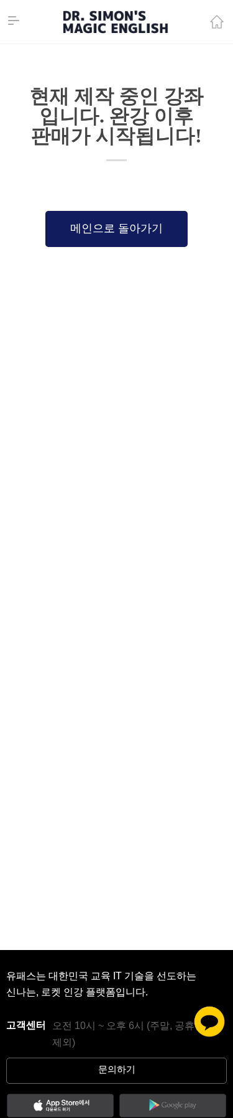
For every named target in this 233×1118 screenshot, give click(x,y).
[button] (116, 229)
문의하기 (116, 1070)
